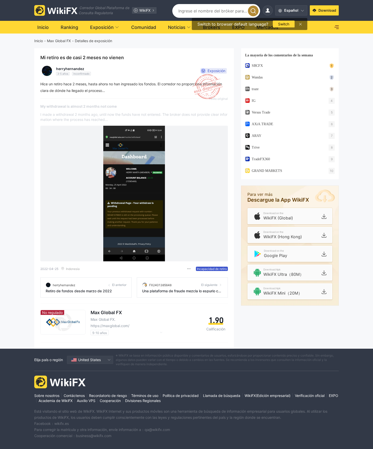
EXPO (333, 395)
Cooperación (110, 400)
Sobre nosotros (46, 395)
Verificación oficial (310, 395)
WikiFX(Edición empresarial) (268, 395)
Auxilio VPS (86, 400)
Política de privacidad (181, 395)
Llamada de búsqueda (221, 395)
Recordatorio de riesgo (108, 395)
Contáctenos (74, 395)
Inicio (38, 41)
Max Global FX (59, 41)
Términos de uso (144, 395)
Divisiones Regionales (143, 400)
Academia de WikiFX (56, 400)
